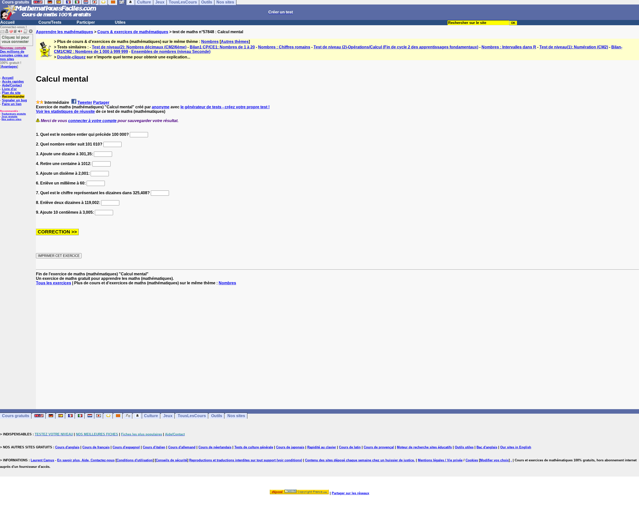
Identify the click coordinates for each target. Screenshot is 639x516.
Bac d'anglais (487, 447)
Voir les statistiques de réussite (65, 111)
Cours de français (96, 447)
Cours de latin (350, 447)
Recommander (13, 96)
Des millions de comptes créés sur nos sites (14, 53)
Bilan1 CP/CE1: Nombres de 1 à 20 (222, 47)
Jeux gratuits (9, 116)
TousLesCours (192, 416)
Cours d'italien (154, 447)
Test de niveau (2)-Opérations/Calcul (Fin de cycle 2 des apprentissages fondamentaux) (396, 47)
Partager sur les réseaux (350, 493)
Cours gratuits (15, 416)
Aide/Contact (12, 85)
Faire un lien (11, 104)
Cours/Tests (49, 22)
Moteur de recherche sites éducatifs (424, 447)
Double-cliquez (71, 57)
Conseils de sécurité (171, 460)
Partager (101, 102)
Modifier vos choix (494, 460)
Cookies (472, 460)
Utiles (120, 22)
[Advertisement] (337, 343)
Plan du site (11, 93)
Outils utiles (464, 447)
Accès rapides (13, 81)
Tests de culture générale (253, 447)
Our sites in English (515, 447)
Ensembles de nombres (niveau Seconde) (170, 51)
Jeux (167, 416)
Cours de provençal (379, 447)
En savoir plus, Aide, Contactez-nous (86, 460)
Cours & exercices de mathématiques (132, 32)
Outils (216, 416)
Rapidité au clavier (321, 447)
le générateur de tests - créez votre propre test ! (225, 107)
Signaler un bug (14, 100)
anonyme (160, 107)
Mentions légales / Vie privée (440, 460)
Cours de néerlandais (214, 447)
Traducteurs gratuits (13, 113)
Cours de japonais (290, 447)
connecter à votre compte (92, 121)
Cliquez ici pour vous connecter (15, 39)
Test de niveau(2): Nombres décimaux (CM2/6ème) (139, 47)
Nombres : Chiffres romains (284, 47)
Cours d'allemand (181, 447)
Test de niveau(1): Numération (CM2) (573, 47)
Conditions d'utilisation (135, 460)
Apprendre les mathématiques (64, 32)
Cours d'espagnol (126, 447)
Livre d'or (9, 89)
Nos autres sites (11, 119)
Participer (86, 22)
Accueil (7, 22)
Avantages (9, 66)
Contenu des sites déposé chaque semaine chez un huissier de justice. (360, 460)
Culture (151, 416)
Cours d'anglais (67, 447)
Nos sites (236, 416)
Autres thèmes (235, 41)
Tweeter (84, 102)
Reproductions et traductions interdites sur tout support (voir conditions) (245, 460)
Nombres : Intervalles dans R (508, 47)
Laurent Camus (42, 460)
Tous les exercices (53, 283)
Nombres (210, 41)
